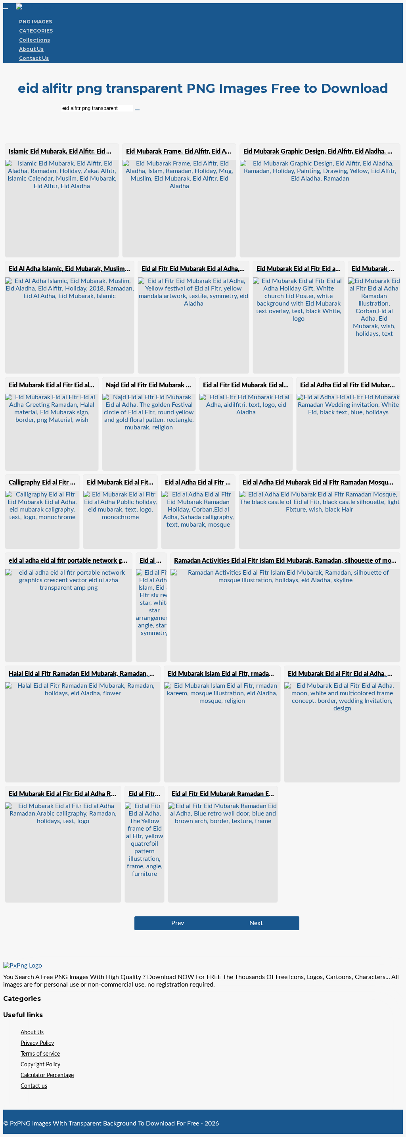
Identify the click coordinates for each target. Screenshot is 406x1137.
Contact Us (34, 58)
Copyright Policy (40, 1065)
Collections (34, 40)
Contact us (34, 1086)
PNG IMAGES (35, 22)
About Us (31, 49)
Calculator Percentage (47, 1075)
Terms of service (40, 1054)
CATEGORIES (36, 31)
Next (256, 923)
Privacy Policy (37, 1043)
